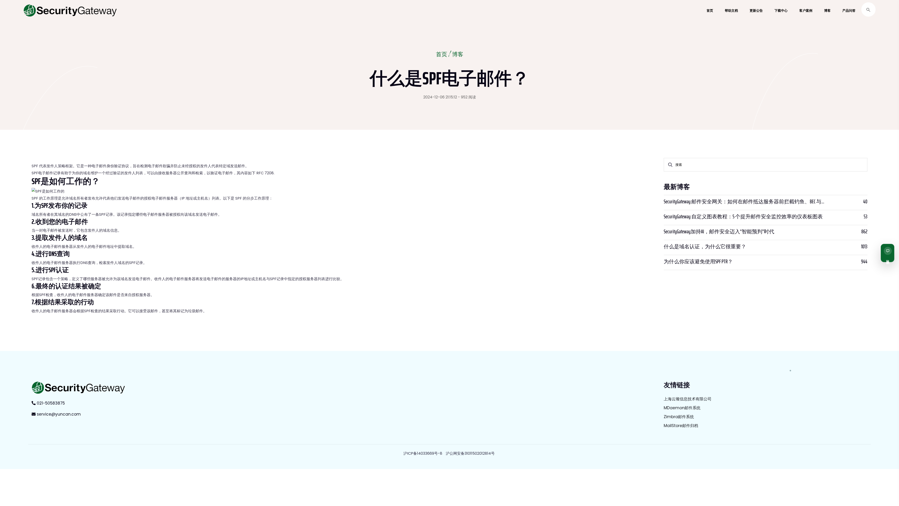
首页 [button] (710, 10)
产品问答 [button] (848, 10)
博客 (457, 55)
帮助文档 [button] (731, 10)
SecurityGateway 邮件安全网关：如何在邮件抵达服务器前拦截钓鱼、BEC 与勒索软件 (745, 201)
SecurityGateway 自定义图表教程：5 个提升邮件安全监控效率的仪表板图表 (743, 216)
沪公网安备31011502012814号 (470, 453)
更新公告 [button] (756, 10)
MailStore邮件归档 (681, 425)
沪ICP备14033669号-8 (422, 453)
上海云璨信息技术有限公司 (687, 399)
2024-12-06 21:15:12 (440, 97)
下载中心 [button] (781, 10)
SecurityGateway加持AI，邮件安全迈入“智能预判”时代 (719, 231)
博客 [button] (827, 10)
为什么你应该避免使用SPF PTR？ (698, 261)
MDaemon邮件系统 (682, 408)
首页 (441, 55)
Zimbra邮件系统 (679, 417)
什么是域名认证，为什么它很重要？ (705, 246)
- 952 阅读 (467, 97)
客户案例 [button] (805, 10)
